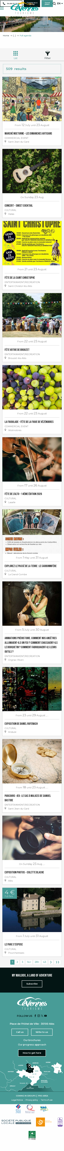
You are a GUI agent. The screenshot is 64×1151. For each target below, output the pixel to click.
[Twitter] (42, 1016)
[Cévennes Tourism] (24, 8)
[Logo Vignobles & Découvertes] (32, 1135)
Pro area (43, 1096)
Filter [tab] (48, 58)
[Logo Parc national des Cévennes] (44, 1122)
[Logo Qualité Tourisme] (30, 1108)
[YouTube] (45, 1016)
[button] (54, 3)
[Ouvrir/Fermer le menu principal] (2, 8)
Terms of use (47, 1100)
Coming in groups (26, 1096)
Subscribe (32, 983)
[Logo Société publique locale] (16, 1122)
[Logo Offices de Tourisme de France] (18, 1108)
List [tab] (16, 58)
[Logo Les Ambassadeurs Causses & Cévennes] (60, 1122)
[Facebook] (35, 1016)
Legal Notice (17, 1100)
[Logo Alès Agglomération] (44, 1108)
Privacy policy (32, 1100)
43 (44, 962)
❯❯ (57, 962)
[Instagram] (38, 1016)
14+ (29, 962)
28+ (37, 962)
